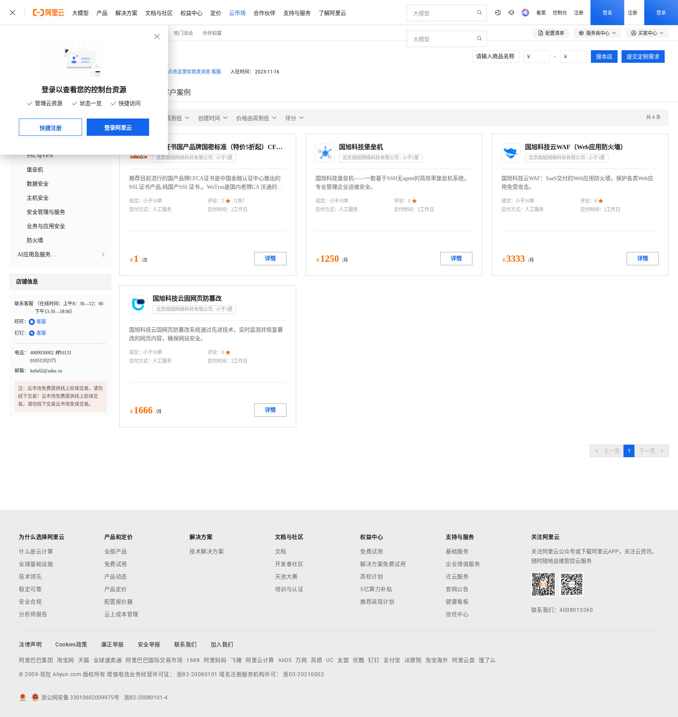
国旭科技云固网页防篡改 (187, 298)
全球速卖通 (107, 660)
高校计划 (371, 576)
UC (330, 660)
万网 (301, 660)
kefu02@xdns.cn (46, 371)
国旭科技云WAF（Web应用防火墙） (576, 147)
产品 (102, 12)
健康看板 (457, 601)
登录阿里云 (118, 127)
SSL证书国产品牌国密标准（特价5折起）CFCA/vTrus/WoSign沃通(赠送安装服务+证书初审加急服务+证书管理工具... (219, 147)
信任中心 (457, 614)
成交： (136, 201)
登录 (607, 12)
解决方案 (126, 12)
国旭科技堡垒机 (361, 147)
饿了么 (487, 660)
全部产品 (115, 551)
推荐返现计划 (377, 601)
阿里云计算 (260, 660)
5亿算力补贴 (376, 589)
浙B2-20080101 (197, 674)
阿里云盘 (463, 660)
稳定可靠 (30, 589)
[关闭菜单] (12, 12)
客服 (216, 72)
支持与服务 (297, 12)
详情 (270, 258)
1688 (193, 660)
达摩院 (413, 660)
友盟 (343, 660)
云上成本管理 (121, 614)
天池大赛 (286, 576)
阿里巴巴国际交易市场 (154, 660)
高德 (316, 660)
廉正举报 (112, 644)
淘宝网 (65, 660)
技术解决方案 (207, 551)
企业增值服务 (463, 564)
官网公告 (457, 589)
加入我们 (222, 644)
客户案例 (176, 92)
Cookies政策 (71, 644)
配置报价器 (118, 601)
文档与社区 (159, 12)
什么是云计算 (36, 551)
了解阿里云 (332, 12)
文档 (280, 551)
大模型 (80, 12)
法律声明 (30, 644)
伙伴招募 (212, 32)
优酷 (358, 660)
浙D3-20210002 (303, 674)
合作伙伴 (264, 12)
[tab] (176, 92)
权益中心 (191, 12)
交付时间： (219, 209)
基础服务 (457, 551)
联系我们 (185, 644)
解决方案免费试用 (383, 564)
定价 (215, 12)
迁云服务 (457, 576)
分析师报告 (33, 614)
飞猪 (236, 660)
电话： (22, 353)
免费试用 (115, 564)
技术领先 (30, 576)
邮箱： (22, 371)
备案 (541, 12)
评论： (215, 201)
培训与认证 (289, 589)
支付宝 (392, 660)
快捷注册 (51, 127)
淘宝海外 (436, 660)
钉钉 (373, 660)
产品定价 (115, 589)
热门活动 (183, 32)
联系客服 (24, 304)
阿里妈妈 (215, 660)
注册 (578, 12)
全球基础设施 (36, 564)
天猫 (83, 660)
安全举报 (149, 644)
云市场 (237, 12)
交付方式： (141, 209)
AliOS (285, 660)
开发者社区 (289, 564)
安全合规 (30, 601)
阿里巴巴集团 (36, 660)
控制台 (560, 12)
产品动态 (115, 576)
